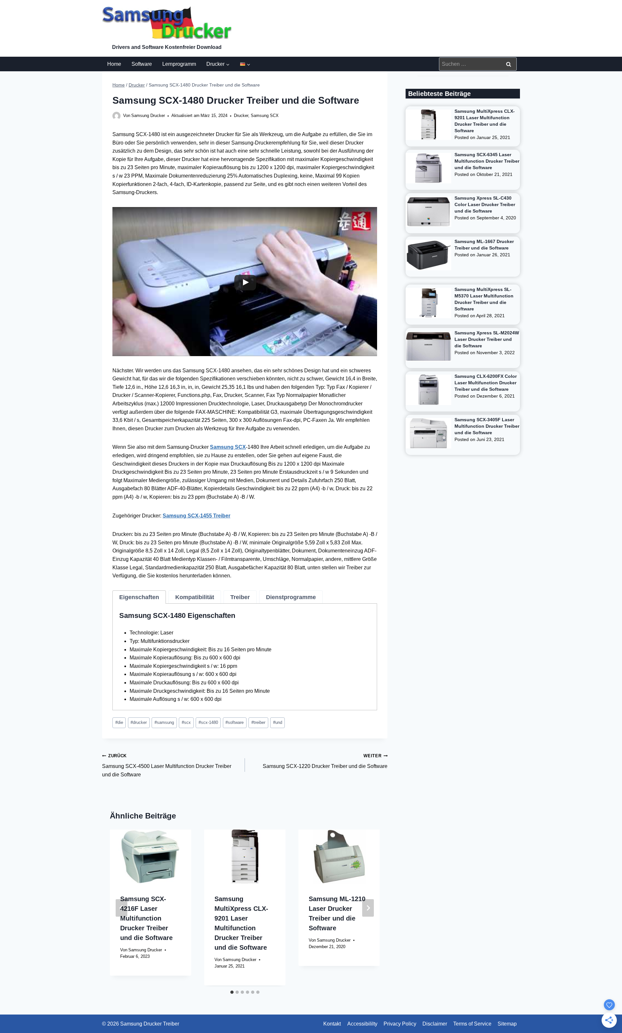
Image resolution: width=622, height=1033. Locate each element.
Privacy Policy (400, 1024)
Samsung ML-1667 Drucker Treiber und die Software (484, 244)
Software (142, 64)
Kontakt (332, 1024)
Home (114, 64)
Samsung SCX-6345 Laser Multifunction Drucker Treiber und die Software (487, 161)
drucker (139, 722)
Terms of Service (472, 1024)
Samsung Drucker (148, 115)
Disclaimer (434, 1024)
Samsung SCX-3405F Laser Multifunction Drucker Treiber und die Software (487, 426)
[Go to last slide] (121, 908)
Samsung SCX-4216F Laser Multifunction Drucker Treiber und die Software (146, 918)
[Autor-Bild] (116, 116)
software (234, 722)
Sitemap (507, 1024)
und (277, 722)
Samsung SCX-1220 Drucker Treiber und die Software (325, 761)
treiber (258, 722)
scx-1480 (208, 722)
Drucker (241, 115)
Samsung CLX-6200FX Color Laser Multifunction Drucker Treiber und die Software (486, 383)
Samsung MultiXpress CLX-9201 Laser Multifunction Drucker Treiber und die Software (485, 121)
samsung (164, 722)
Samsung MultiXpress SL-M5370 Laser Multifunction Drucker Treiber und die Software (484, 299)
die (119, 722)
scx (186, 722)
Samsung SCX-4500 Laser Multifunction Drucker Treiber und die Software (166, 765)
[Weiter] (368, 908)
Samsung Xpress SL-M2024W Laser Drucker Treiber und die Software (487, 339)
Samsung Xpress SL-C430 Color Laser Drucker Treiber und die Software (485, 204)
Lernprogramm (179, 64)
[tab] (139, 597)
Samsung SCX (265, 115)
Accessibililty (362, 1024)
